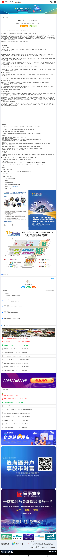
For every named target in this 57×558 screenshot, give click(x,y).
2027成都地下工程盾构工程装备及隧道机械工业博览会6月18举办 (17, 409)
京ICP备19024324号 (50, 547)
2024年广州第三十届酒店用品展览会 (12, 318)
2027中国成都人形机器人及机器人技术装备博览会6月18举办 (16, 341)
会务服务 (46, 544)
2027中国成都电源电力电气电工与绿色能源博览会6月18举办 (16, 413)
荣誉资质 (46, 543)
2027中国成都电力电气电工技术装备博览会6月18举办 (14, 398)
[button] (55, 536)
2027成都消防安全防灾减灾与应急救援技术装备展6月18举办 (16, 356)
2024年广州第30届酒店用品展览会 (11, 312)
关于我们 (31, 543)
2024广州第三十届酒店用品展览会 (11, 301)
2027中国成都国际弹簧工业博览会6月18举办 (12, 402)
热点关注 (37, 544)
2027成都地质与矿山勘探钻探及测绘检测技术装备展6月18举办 (16, 406)
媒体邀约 (41, 544)
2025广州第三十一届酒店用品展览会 (12, 295)
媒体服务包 (36, 546)
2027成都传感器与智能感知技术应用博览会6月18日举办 (15, 338)
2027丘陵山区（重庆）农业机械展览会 (11, 395)
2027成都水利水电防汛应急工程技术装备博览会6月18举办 (15, 348)
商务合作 (31, 546)
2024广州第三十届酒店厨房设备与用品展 (13, 306)
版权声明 (50, 543)
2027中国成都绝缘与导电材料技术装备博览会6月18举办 (15, 352)
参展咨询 (25, 26)
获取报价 (31, 541)
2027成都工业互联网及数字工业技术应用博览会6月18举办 (15, 345)
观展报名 (34, 26)
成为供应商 (32, 544)
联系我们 (36, 543)
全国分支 (41, 543)
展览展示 (51, 544)
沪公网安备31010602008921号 (37, 549)
